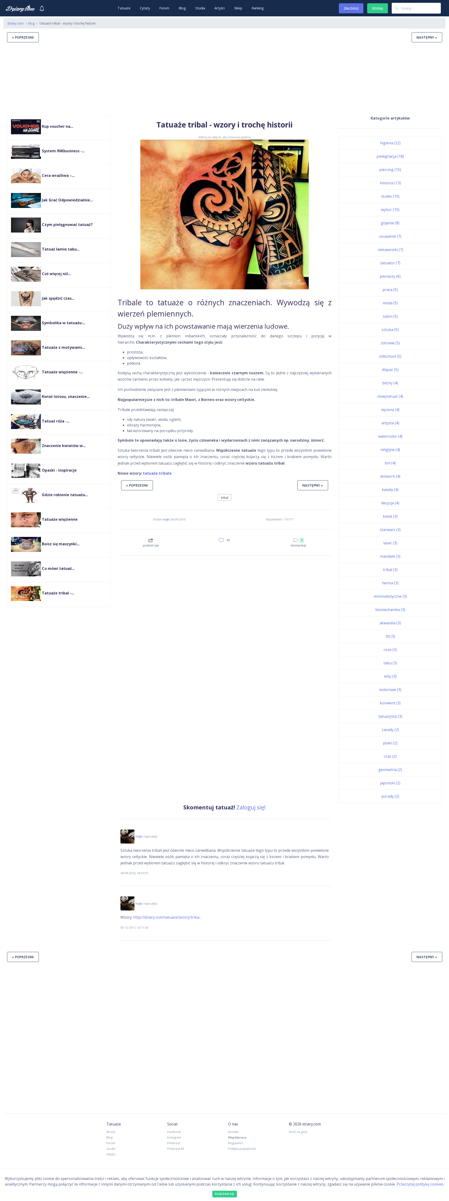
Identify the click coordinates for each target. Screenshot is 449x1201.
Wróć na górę (298, 1132)
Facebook (174, 1132)
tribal (224, 497)
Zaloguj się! (251, 807)
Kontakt (233, 1132)
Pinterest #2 (175, 1148)
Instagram (174, 1137)
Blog (182, 8)
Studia (200, 8)
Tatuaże (124, 8)
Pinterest (173, 1143)
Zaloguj (351, 8)
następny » (426, 37)
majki (166, 519)
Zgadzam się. (224, 1194)
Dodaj (377, 8)
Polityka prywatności (242, 1148)
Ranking (258, 8)
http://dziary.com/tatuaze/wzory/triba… (167, 917)
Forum (164, 8)
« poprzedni (23, 37)
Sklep (238, 8)
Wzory (110, 1132)
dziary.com (15, 23)
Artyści (219, 8)
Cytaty (145, 8)
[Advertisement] (224, 79)
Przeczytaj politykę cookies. (420, 1184)
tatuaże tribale (157, 473)
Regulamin (235, 1143)
